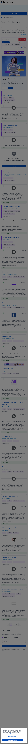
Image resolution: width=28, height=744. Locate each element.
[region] (14, 735)
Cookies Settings (12, 736)
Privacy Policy (12, 733)
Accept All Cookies (12, 740)
